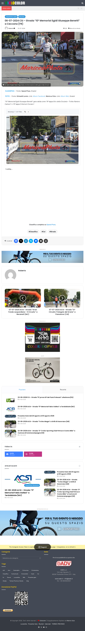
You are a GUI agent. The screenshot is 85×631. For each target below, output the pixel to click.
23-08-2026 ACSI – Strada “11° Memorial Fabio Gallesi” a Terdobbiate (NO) (37, 8)
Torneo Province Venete (16, 581)
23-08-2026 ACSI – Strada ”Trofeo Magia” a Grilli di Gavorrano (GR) (44, 421)
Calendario (16, 570)
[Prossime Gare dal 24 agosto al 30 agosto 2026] (10, 416)
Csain (32, 574)
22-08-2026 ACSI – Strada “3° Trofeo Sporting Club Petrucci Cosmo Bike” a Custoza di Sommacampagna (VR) (68, 493)
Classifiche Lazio (11, 16)
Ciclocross (25, 570)
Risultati (21, 16)
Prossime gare (32, 577)
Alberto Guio (71, 620)
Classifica (34, 232)
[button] (42, 523)
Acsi (9, 570)
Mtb (24, 577)
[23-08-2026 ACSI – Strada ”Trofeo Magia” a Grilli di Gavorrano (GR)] (10, 424)
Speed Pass (51, 225)
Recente (63, 390)
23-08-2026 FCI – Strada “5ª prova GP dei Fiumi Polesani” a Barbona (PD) (45, 397)
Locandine (24, 624)
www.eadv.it (59, 579)
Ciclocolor (43, 620)
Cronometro (24, 574)
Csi (44, 232)
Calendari (48, 624)
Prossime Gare (33, 624)
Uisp (27, 581)
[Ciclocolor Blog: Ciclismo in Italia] (15, 3)
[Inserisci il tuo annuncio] (42, 256)
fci (3, 577)
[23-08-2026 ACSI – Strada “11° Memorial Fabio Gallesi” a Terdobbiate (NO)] (10, 409)
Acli (4, 570)
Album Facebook (39, 96)
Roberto (10, 28)
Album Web (65, 96)
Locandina (17, 577)
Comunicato (14, 574)
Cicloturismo (35, 570)
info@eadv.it (69, 579)
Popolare (22, 390)
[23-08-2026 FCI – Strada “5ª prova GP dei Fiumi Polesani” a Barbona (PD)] (10, 400)
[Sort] (26, 112)
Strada (53, 232)
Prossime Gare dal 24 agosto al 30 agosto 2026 (36, 416)
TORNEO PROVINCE (58, 624)
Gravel (9, 577)
